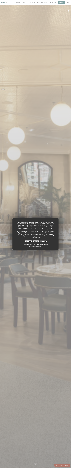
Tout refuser (35, 241)
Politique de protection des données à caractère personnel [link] (36, 244)
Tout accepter (28, 241)
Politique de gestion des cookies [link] (35, 246)
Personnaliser (43, 241)
